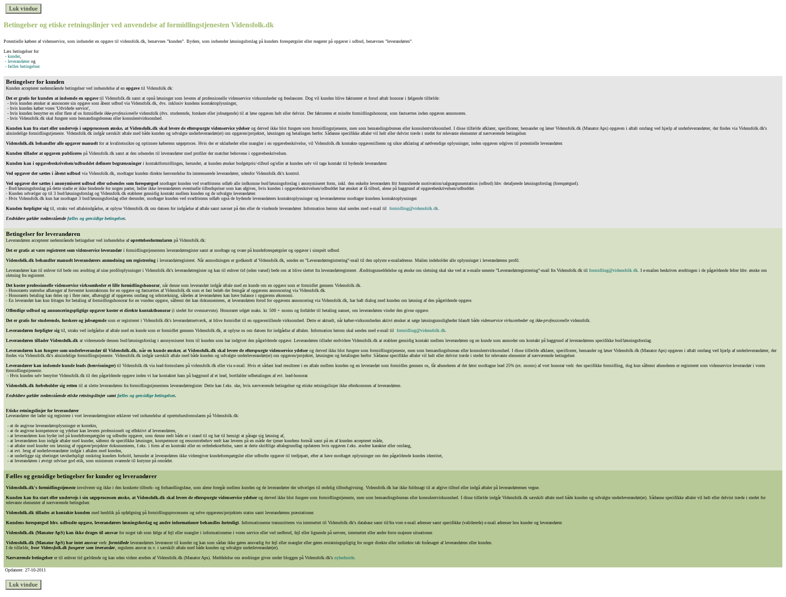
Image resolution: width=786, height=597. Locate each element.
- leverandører (17, 61)
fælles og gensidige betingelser (96, 218)
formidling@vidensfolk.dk (413, 208)
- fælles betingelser (21, 66)
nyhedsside (344, 557)
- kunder (12, 56)
